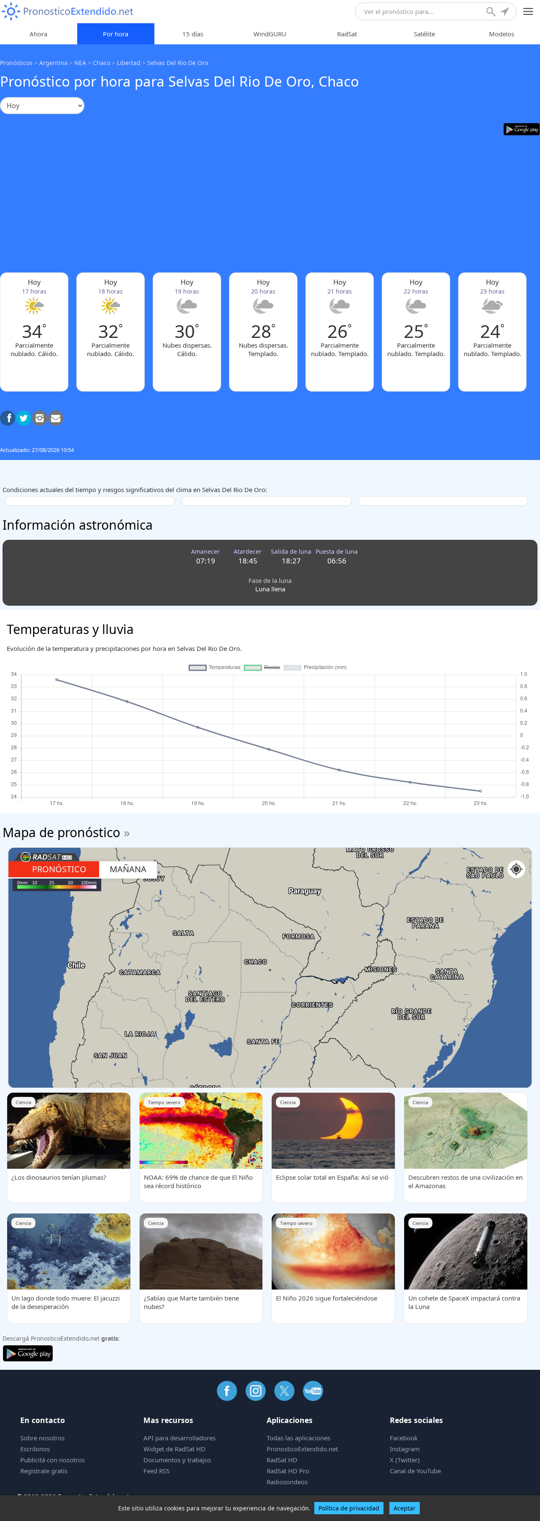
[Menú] (528, 11)
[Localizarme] (505, 12)
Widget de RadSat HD (174, 1449)
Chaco (101, 63)
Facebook (404, 1438)
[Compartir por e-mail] (55, 418)
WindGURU (270, 34)
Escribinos (35, 1449)
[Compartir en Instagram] (39, 418)
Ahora (38, 34)
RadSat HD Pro (288, 1471)
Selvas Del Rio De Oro (177, 63)
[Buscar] (492, 12)
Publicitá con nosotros (52, 1460)
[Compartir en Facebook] (7, 418)
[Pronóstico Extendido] (67, 11)
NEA (80, 63)
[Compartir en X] (23, 418)
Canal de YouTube (415, 1471)
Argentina (53, 63)
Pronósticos (16, 63)
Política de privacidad (349, 1508)
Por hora (115, 34)
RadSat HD (282, 1460)
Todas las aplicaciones (298, 1438)
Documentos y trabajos (177, 1460)
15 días (192, 34)
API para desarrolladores (179, 1438)
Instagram (405, 1449)
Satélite (424, 34)
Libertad (128, 63)
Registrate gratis (44, 1471)
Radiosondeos (287, 1481)
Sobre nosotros (42, 1438)
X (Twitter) (405, 1460)
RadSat (347, 34)
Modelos (501, 34)
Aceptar (405, 1508)
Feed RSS (156, 1471)
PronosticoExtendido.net (302, 1449)
